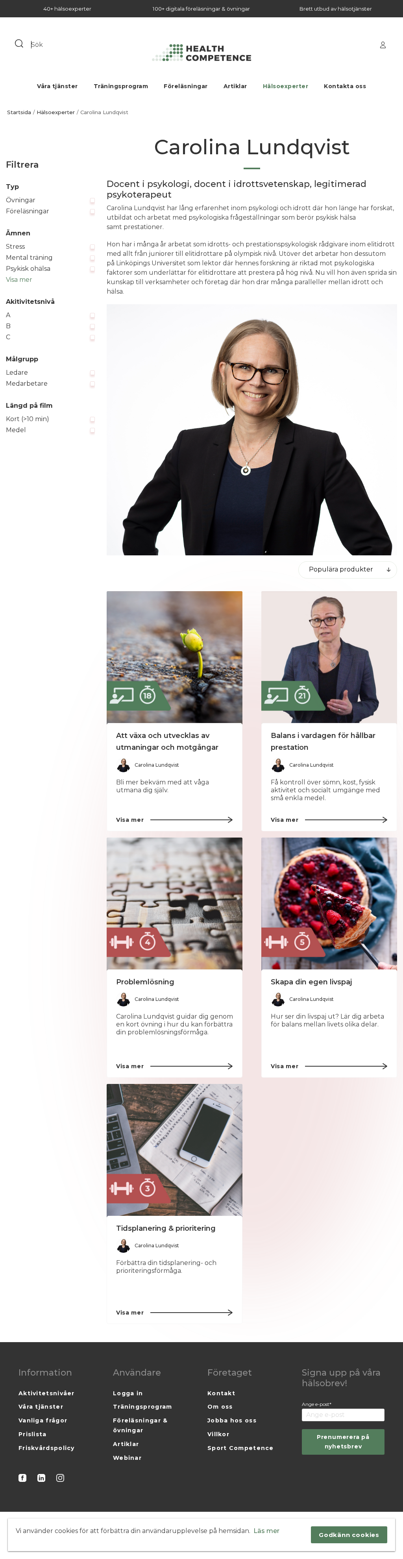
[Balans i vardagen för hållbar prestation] (329, 659)
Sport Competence (240, 1448)
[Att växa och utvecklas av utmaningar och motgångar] (174, 659)
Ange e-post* (316, 1404)
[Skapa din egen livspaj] (329, 905)
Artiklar (235, 86)
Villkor (218, 1434)
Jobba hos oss (232, 1420)
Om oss (220, 1406)
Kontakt (221, 1393)
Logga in (128, 1393)
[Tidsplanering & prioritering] (174, 1152)
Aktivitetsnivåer (46, 1393)
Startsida (19, 112)
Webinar (127, 1457)
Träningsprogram (121, 86)
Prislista (32, 1434)
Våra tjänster (57, 86)
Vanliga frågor (42, 1420)
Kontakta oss (345, 86)
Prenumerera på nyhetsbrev (343, 1441)
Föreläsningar (186, 86)
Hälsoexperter (286, 86)
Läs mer (266, 1531)
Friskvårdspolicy (46, 1448)
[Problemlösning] (174, 905)
